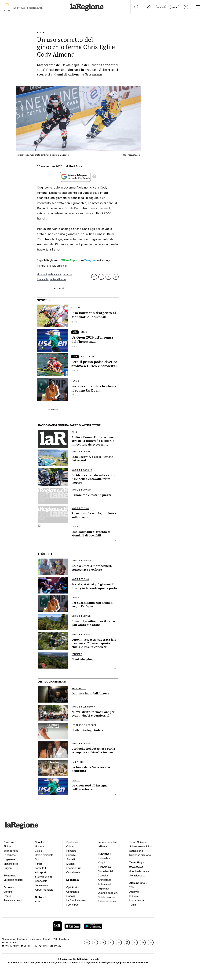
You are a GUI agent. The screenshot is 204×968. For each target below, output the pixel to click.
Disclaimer (22, 939)
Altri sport (40, 872)
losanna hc (42, 279)
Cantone (9, 842)
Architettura (104, 879)
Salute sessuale (107, 901)
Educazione (136, 850)
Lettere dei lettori (107, 842)
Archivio (134, 891)
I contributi (72, 904)
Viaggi (101, 862)
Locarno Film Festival (73, 868)
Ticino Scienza (137, 842)
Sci (37, 859)
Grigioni (8, 868)
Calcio (38, 850)
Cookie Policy (30, 946)
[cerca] (137, 7)
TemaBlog (136, 862)
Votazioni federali (13, 879)
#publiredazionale (139, 871)
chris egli (42, 274)
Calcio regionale (44, 855)
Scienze (71, 855)
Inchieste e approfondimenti (107, 858)
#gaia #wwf (136, 866)
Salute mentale (106, 897)
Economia (72, 879)
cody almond (54, 274)
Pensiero (71, 850)
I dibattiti (102, 846)
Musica (70, 863)
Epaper (174, 7)
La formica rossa (76, 900)
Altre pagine (137, 883)
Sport (39, 842)
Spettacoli (72, 842)
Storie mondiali (43, 876)
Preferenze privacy (51, 946)
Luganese (9, 859)
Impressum (35, 939)
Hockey (39, 846)
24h (131, 887)
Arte (37, 901)
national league (58, 279)
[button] (87, 942)
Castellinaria (73, 872)
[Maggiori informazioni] (94, 176)
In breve (134, 896)
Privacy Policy (11, 946)
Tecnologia (104, 866)
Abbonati (161, 7)
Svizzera (9, 875)
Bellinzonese (11, 850)
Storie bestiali (105, 871)
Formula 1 (40, 868)
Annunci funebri (9, 942)
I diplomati (103, 888)
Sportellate (41, 880)
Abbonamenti (8, 939)
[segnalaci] (149, 7)
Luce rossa (41, 885)
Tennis (39, 863)
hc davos (67, 274)
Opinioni (71, 887)
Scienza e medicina (140, 846)
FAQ (55, 939)
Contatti (47, 939)
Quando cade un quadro (107, 893)
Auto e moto (105, 884)
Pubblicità (64, 939)
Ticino (7, 846)
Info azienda (136, 900)
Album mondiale (44, 889)
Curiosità (103, 875)
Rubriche (104, 853)
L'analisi (70, 896)
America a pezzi (13, 900)
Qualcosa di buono (140, 855)
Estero (8, 887)
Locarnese (10, 855)
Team (132, 904)
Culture (40, 897)
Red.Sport (76, 166)
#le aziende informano (135, 876)
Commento (72, 891)
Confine (8, 891)
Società (70, 859)
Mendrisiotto (11, 863)
